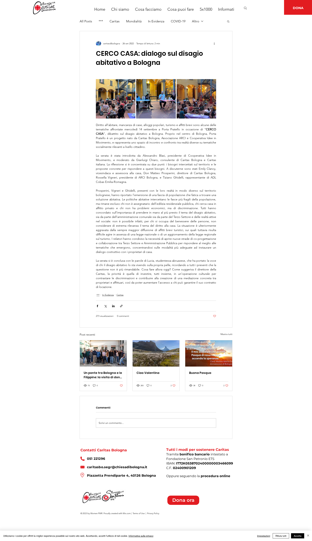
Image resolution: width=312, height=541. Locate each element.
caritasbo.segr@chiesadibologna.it (117, 467)
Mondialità (134, 21)
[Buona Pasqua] (208, 353)
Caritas (115, 21)
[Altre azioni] (214, 43)
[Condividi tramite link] (121, 306)
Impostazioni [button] (263, 535)
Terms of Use (139, 513)
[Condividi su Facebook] (97, 306)
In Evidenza (156, 21)
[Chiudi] (308, 535)
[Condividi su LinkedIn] (113, 306)
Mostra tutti (226, 334)
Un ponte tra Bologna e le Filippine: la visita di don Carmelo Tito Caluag (103, 375)
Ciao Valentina (147, 373)
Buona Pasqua (200, 373)
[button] (228, 21)
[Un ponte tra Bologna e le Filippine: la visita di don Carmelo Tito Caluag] (103, 353)
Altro (195, 21)
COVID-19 (178, 21)
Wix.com (127, 513)
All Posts (86, 21)
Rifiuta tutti (280, 535)
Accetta (297, 535)
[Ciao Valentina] (156, 353)
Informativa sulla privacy (141, 535)
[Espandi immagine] (115, 99)
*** (101, 21)
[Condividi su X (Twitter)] (105, 306)
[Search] (245, 8)
